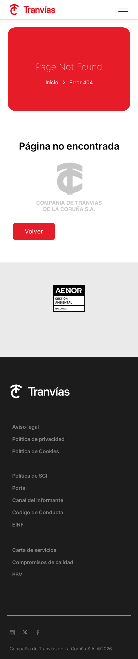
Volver (34, 231)
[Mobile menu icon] (123, 10)
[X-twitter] (25, 632)
